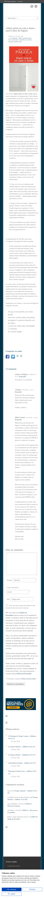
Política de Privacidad (24, 674)
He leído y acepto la (22, 679)
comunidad (22, 39)
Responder (22, 376)
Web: (8, 599)
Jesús (20, 41)
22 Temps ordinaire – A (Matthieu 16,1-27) (21, 755)
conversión (29, 39)
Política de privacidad (28, 679)
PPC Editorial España (10, 1)
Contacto (20, 1)
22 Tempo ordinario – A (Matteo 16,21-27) (21, 747)
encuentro (11, 41)
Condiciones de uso (13, 866)
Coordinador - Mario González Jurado (21, 38)
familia (16, 41)
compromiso (15, 39)
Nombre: (9, 580)
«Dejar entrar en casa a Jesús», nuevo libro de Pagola (21, 29)
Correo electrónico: (13, 587)
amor (9, 39)
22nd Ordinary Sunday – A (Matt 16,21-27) (21, 763)
